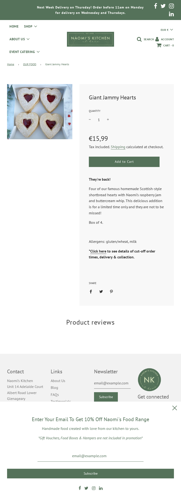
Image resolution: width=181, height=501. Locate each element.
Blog (54, 387)
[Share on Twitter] (101, 291)
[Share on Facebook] (92, 291)
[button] (167, 30)
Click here (98, 251)
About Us (58, 380)
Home (13, 26)
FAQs (55, 394)
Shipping (118, 146)
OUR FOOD (29, 64)
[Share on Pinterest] (111, 291)
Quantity (94, 111)
